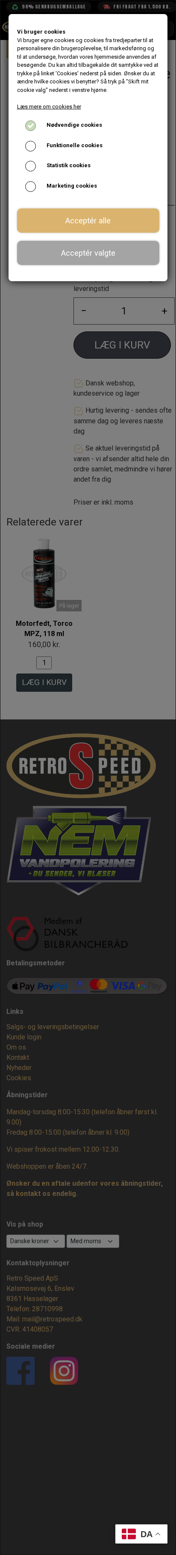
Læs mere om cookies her (49, 106)
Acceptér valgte (88, 252)
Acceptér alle (88, 220)
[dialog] (88, 777)
